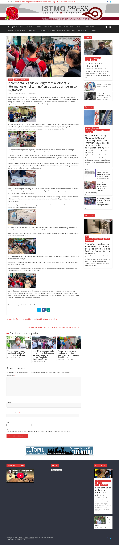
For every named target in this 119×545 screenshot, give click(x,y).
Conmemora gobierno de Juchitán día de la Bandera (32, 319)
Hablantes (41, 31)
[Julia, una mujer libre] (100, 516)
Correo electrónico (13, 413)
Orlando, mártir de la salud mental (95, 64)
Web (8, 422)
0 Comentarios (33, 93)
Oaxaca (72, 27)
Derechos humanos (61, 27)
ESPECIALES (48, 27)
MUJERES (39, 27)
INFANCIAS (95, 130)
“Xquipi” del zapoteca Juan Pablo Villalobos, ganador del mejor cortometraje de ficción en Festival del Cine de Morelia (97, 248)
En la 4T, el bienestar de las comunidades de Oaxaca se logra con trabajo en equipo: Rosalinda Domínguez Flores (43, 355)
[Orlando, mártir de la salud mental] (98, 41)
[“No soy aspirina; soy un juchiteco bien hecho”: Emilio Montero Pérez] (19, 337)
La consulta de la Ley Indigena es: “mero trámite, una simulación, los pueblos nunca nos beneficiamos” (44, 2)
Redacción (23, 93)
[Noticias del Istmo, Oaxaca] (59, 12)
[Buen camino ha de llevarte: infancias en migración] (103, 469)
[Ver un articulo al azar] (110, 27)
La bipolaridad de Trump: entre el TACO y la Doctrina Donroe (104, 95)
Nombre (10, 402)
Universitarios (83, 31)
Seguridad (32, 31)
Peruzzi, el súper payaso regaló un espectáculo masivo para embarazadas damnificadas (68, 354)
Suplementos (103, 484)
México (79, 27)
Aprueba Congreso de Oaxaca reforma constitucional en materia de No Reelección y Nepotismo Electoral (97, 187)
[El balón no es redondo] (90, 83)
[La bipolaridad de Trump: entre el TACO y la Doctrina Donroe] (90, 93)
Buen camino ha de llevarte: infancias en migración (103, 491)
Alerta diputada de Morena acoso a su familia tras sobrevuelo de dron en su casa (103, 173)
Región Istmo (29, 27)
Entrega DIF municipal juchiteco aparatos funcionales (54, 327)
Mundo (104, 481)
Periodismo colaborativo (66, 31)
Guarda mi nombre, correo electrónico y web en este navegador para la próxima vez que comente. (38, 431)
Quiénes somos (17, 27)
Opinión (93, 31)
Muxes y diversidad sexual (17, 31)
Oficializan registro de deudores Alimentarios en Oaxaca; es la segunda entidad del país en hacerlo (103, 202)
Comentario (11, 375)
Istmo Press (99, 68)
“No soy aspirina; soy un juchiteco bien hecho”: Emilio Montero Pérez (16, 353)
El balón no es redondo (104, 84)
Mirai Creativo (21, 539)
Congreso (51, 31)
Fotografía (94, 238)
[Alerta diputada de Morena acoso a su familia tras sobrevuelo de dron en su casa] (90, 170)
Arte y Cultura (90, 27)
